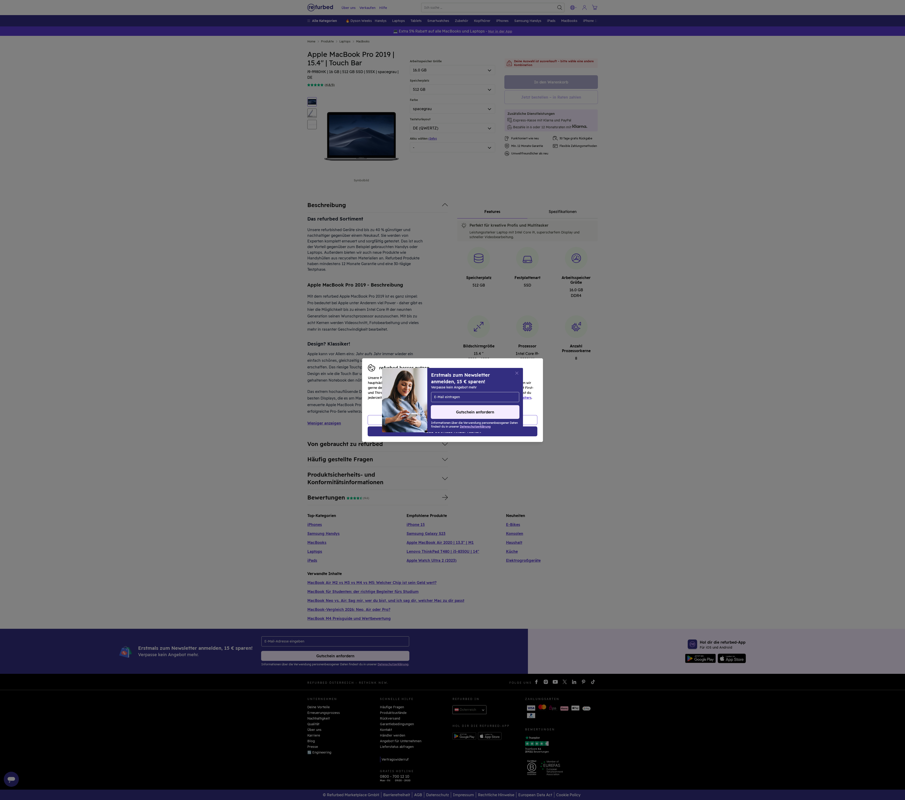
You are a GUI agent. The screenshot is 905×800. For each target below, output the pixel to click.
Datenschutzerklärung (432, 398)
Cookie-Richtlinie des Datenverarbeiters (498, 398)
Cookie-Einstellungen (497, 393)
